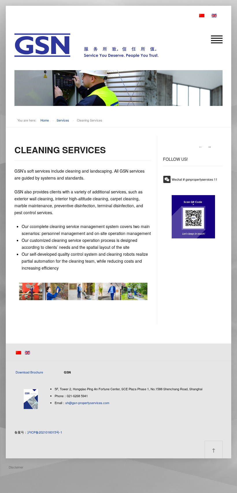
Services (63, 120)
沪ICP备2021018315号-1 (44, 432)
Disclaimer (16, 467)
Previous (200, 147)
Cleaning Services (60, 149)
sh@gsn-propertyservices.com (87, 402)
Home (44, 120)
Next (209, 147)
